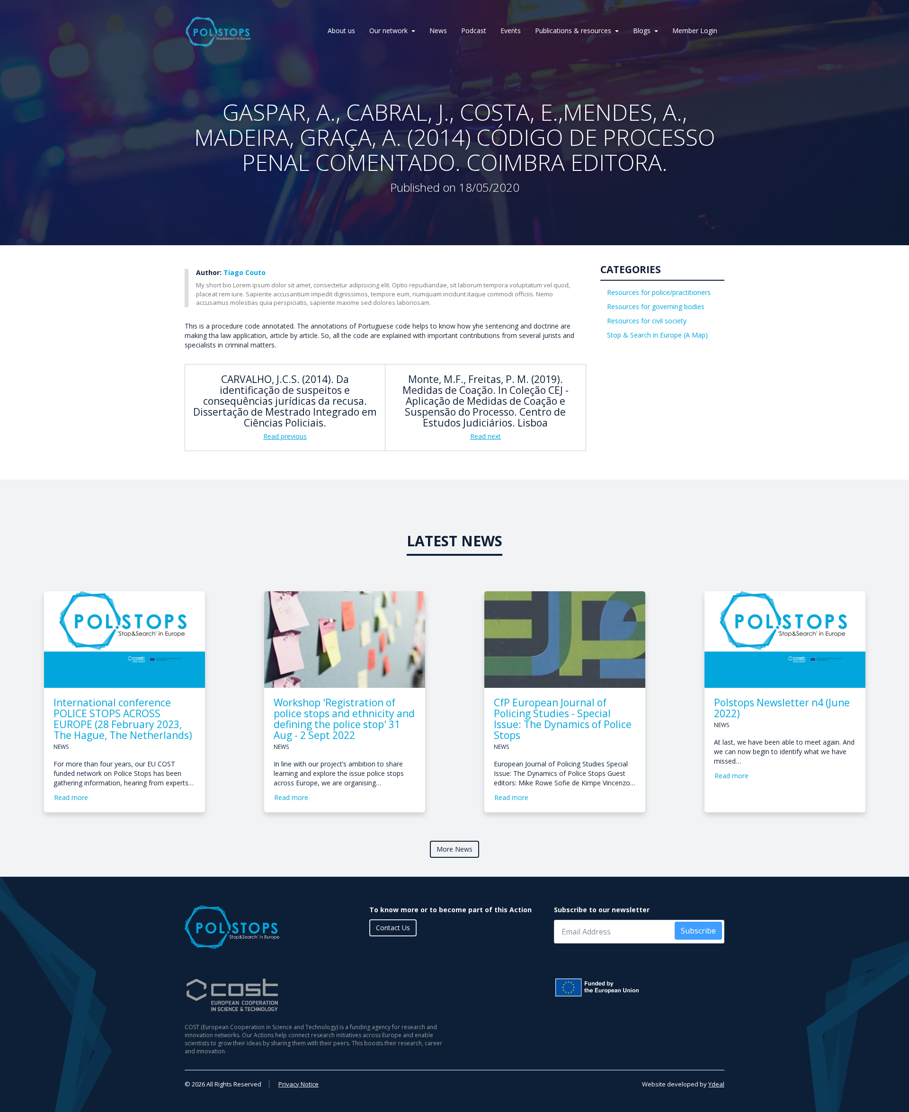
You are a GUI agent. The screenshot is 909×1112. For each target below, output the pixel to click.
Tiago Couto (244, 272)
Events (510, 30)
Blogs (642, 30)
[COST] (316, 995)
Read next (485, 436)
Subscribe (698, 930)
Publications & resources (573, 30)
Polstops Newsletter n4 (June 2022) (782, 708)
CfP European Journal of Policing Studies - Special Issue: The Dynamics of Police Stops (563, 719)
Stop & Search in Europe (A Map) (657, 334)
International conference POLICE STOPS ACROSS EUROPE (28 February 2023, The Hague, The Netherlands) (122, 719)
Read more (71, 797)
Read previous (285, 436)
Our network (388, 30)
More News (454, 849)
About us (341, 30)
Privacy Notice (298, 1084)
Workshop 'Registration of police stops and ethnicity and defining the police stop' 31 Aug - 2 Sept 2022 (344, 719)
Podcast (473, 30)
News (438, 30)
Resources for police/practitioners (659, 292)
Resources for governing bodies (655, 306)
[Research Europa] (639, 987)
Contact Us (393, 927)
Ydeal (716, 1084)
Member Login (694, 30)
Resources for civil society (646, 320)
